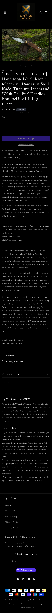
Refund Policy (11, 516)
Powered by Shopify (28, 600)
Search (8, 505)
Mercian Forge (16, 600)
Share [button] (6, 382)
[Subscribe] (40, 561)
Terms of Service (12, 528)
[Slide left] (20, 66)
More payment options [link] (26, 144)
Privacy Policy (11, 511)
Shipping (15, 113)
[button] (5, 12)
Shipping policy (40, 604)
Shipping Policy (12, 522)
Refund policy (42, 600)
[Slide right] (31, 66)
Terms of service (26, 604)
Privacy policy (14, 604)
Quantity (5, 117)
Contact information (27, 607)
